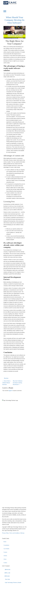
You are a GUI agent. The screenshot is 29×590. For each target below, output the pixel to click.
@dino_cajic (7, 572)
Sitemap (22, 533)
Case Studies (6, 548)
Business (6, 378)
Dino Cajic (7, 579)
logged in (11, 390)
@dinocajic (7, 576)
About (5, 559)
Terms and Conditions (15, 533)
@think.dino (7, 569)
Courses (5, 552)
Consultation (6, 545)
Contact (5, 562)
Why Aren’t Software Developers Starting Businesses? (17, 382)
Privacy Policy (5, 533)
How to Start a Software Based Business (6, 382)
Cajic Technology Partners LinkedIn (13, 582)
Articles (5, 555)
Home (5, 541)
